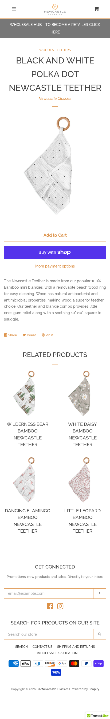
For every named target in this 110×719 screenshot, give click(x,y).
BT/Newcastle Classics (53, 689)
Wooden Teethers (55, 50)
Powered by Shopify (85, 689)
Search (21, 647)
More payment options (55, 266)
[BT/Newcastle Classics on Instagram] (60, 607)
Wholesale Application (57, 653)
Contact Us (42, 647)
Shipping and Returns (76, 647)
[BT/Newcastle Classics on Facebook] (50, 607)
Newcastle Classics (55, 98)
